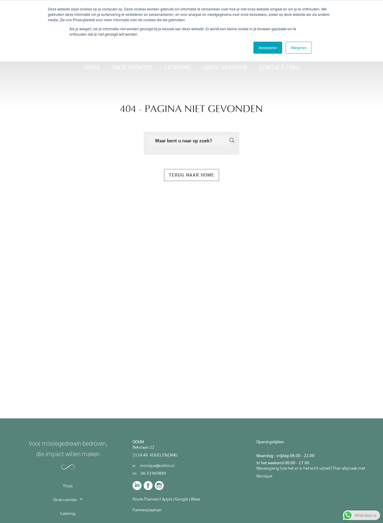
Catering (177, 67)
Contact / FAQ (279, 67)
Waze (195, 498)
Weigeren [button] (299, 47)
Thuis (92, 67)
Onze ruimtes (132, 67)
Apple (167, 498)
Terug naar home (192, 174)
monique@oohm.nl (157, 465)
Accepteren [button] (268, 47)
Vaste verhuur (225, 67)
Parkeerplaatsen (148, 509)
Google (181, 498)
